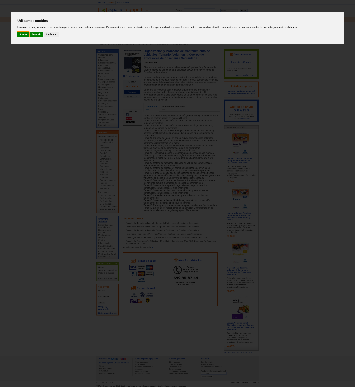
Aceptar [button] (23, 34)
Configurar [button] (51, 34)
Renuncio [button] (36, 34)
